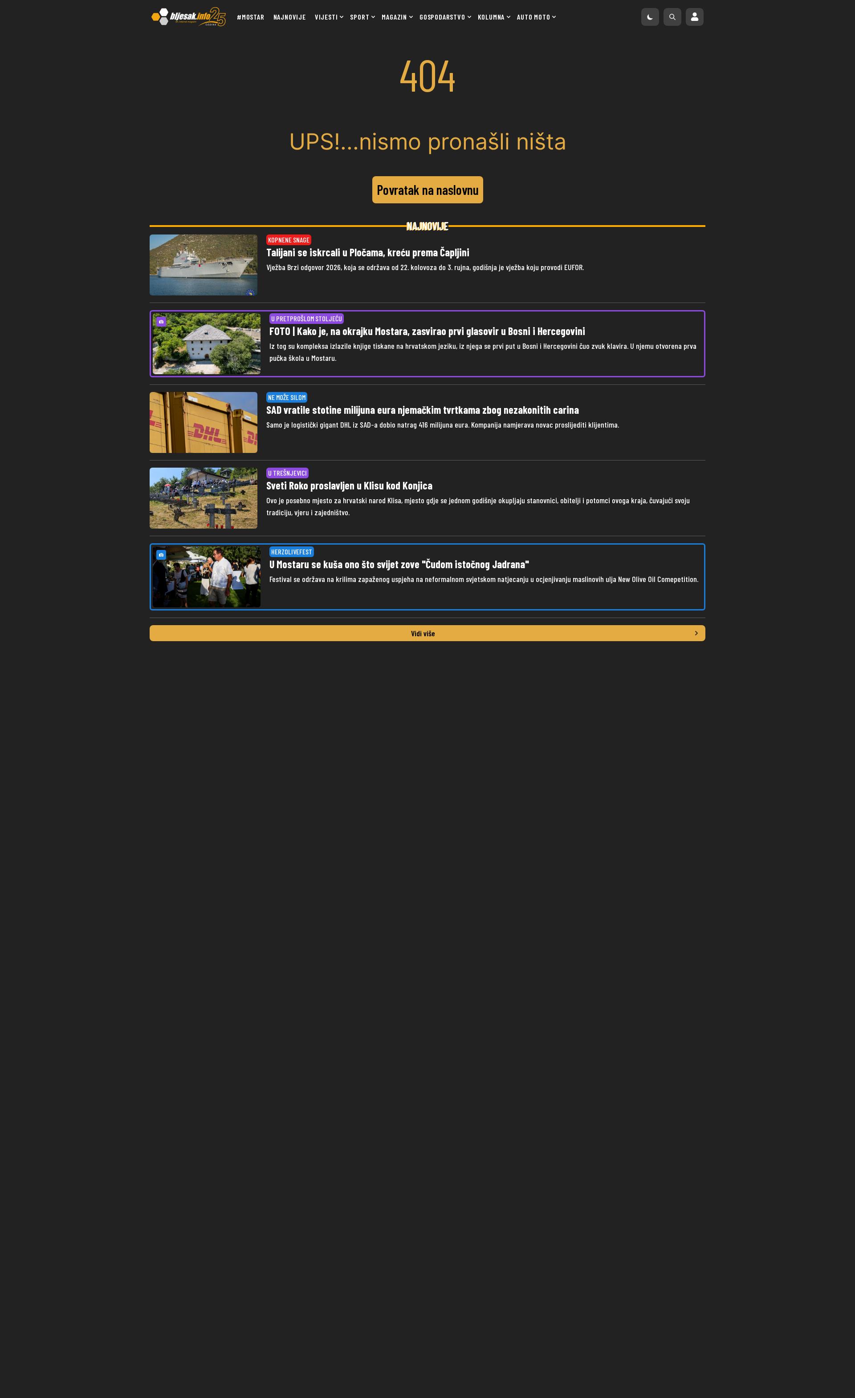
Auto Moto (533, 16)
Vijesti (326, 16)
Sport (359, 16)
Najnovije (289, 16)
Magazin (394, 16)
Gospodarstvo (442, 16)
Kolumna (491, 16)
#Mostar (251, 16)
